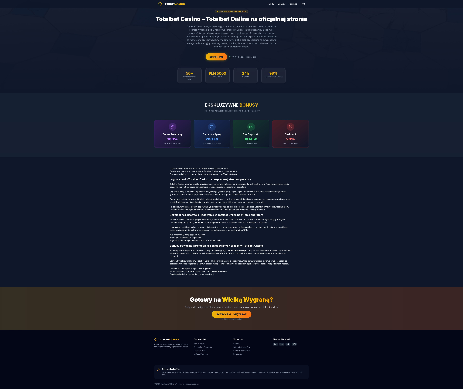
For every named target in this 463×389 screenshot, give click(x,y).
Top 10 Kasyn (199, 344)
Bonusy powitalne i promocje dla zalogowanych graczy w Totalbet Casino (204, 174)
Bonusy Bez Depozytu (203, 347)
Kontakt (236, 344)
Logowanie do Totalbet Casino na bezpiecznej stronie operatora (199, 168)
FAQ (303, 4)
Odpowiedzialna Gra (241, 347)
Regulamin (237, 354)
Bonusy (281, 4)
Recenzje (293, 4)
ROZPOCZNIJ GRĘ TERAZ (232, 314)
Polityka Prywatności (241, 350)
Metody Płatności (201, 354)
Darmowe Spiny (200, 350)
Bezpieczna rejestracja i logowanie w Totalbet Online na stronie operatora (203, 171)
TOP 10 (270, 4)
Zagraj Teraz (216, 57)
